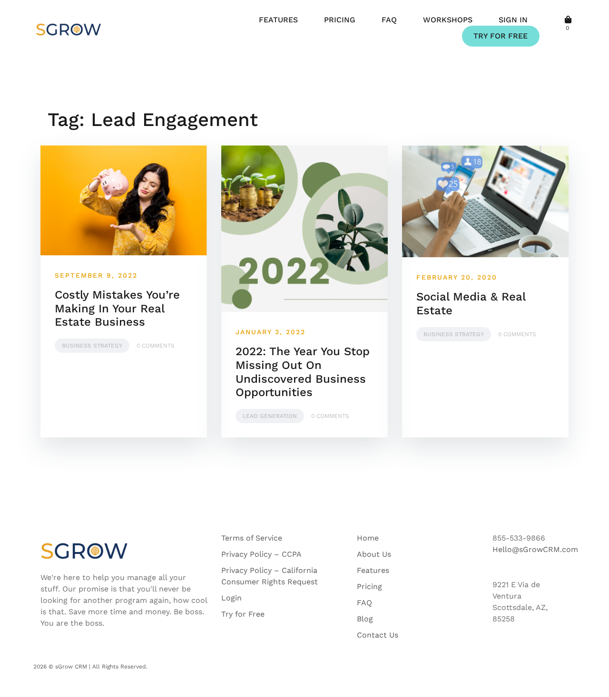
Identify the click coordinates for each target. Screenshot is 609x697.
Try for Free (243, 614)
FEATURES (278, 19)
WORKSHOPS (447, 19)
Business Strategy (92, 345)
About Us (374, 554)
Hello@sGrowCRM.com (535, 549)
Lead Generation (270, 416)
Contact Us (377, 634)
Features (373, 570)
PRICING (339, 19)
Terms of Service (251, 537)
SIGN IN (513, 19)
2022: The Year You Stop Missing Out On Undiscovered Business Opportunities (303, 372)
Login (231, 597)
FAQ (389, 19)
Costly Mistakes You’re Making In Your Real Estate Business (117, 308)
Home (368, 537)
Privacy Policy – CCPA (261, 554)
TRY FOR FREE (500, 35)
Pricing (369, 586)
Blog (365, 618)
